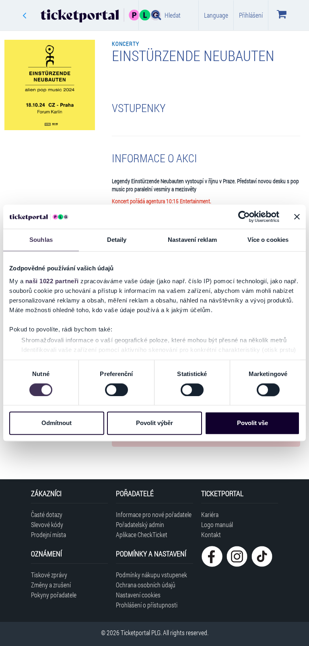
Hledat (173, 15)
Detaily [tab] (117, 239)
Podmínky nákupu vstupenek (151, 574)
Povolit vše (252, 423)
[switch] (116, 389)
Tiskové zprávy (49, 574)
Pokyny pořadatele (53, 595)
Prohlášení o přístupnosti (146, 605)
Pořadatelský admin (140, 524)
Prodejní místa (48, 534)
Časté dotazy (46, 514)
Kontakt (211, 534)
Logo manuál (217, 524)
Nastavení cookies (138, 595)
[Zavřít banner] (297, 216)
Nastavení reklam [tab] (192, 239)
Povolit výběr (154, 423)
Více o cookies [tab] (267, 239)
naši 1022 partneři (52, 281)
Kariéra (209, 514)
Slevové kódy (47, 524)
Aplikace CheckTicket (141, 534)
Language (216, 15)
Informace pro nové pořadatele (154, 514)
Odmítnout (56, 423)
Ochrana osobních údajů (145, 585)
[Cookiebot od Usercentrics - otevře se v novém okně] (244, 217)
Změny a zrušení (51, 585)
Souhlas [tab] (41, 239)
